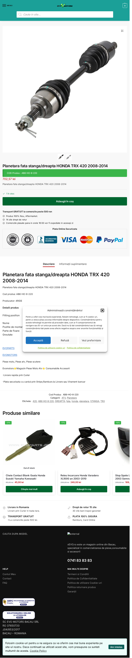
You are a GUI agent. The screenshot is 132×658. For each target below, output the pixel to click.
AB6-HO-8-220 (46, 401)
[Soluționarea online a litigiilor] (32, 615)
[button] (102, 310)
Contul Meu (9, 574)
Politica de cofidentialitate (78, 348)
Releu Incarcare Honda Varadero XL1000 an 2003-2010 (80, 477)
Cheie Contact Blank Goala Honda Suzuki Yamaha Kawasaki (25, 477)
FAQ (5, 582)
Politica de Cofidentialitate (82, 578)
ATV (64, 398)
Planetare (72, 398)
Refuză (65, 340)
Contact (7, 578)
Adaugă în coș (65, 201)
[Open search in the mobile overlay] (65, 14)
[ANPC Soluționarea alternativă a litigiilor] (32, 602)
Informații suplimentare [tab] (73, 264)
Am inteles (116, 647)
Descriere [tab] (49, 264)
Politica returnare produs (81, 587)
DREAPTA (60, 401)
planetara (84, 401)
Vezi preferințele (91, 340)
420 (35, 401)
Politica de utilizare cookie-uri (51, 348)
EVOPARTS (8, 348)
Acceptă (38, 340)
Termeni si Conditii (78, 574)
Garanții (71, 591)
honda (75, 401)
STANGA (94, 401)
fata (68, 401)
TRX (102, 401)
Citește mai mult (29, 489)
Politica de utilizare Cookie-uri (84, 582)
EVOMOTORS (10, 354)
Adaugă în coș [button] (84, 489)
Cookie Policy (38, 650)
